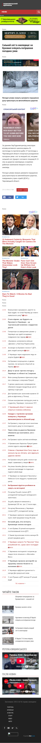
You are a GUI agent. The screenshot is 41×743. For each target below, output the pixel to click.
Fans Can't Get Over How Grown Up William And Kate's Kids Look (28, 264)
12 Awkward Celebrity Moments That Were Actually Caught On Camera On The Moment (19, 241)
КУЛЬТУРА (10, 713)
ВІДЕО (10, 719)
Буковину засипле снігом (23, 607)
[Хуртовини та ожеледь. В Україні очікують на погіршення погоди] (8, 620)
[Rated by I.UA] (13, 736)
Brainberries (6, 237)
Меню (4, 12)
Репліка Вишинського (14, 649)
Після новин (9, 674)
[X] (12, 728)
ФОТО (10, 721)
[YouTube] (8, 728)
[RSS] (16, 728)
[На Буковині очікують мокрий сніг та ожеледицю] (8, 630)
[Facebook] (4, 728)
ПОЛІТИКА (10, 707)
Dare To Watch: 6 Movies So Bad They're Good (17, 295)
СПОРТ (10, 716)
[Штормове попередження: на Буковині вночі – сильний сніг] (8, 599)
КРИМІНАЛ (10, 710)
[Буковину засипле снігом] (8, 609)
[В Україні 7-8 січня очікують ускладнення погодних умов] (8, 641)
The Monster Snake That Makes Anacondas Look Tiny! (11, 264)
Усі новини (19, 583)
